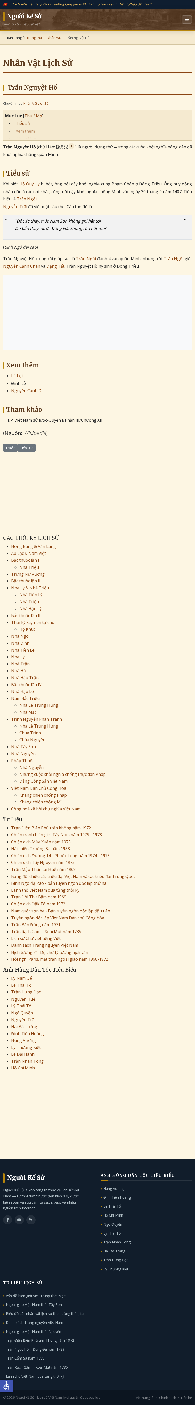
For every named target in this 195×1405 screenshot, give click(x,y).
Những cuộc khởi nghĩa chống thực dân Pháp (62, 774)
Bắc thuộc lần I (25, 560)
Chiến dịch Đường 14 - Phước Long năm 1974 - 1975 (60, 855)
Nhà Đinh (20, 643)
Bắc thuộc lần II (25, 581)
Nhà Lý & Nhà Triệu (30, 588)
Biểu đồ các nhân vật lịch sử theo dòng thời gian (45, 1313)
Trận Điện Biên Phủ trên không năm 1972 (51, 828)
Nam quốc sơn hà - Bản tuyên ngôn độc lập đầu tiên (60, 911)
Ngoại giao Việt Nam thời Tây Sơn (34, 1304)
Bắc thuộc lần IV (26, 684)
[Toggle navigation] (187, 19)
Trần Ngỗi (27, 199)
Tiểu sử (23, 123)
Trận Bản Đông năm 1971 (35, 924)
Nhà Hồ (18, 670)
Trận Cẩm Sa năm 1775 (25, 1358)
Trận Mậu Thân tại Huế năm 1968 (43, 869)
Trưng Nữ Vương (28, 574)
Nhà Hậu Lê (22, 691)
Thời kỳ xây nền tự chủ (32, 622)
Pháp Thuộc (22, 760)
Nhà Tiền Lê (23, 650)
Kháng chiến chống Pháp (43, 795)
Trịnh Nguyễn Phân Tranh (36, 719)
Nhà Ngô (20, 636)
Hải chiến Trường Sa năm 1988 (40, 848)
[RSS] (31, 1219)
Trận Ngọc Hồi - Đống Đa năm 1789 (35, 1349)
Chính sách (167, 1397)
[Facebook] (7, 1219)
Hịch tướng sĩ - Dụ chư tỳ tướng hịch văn (49, 952)
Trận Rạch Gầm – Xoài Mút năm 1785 (46, 931)
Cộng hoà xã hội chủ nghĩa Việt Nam (45, 809)
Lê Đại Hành (23, 1054)
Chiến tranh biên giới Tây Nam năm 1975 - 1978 (56, 835)
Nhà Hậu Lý (30, 608)
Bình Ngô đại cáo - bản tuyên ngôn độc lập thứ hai (59, 883)
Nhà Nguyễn (23, 753)
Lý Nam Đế (21, 978)
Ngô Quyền (22, 1013)
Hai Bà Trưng (24, 1026)
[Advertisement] (97, 312)
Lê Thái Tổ (21, 985)
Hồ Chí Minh (23, 1068)
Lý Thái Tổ (21, 1006)
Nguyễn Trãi (15, 206)
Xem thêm (25, 131)
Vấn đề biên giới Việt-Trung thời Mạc (36, 1295)
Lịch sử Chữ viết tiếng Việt (36, 938)
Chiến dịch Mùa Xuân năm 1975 (41, 842)
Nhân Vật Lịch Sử (35, 103)
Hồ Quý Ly (29, 184)
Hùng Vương (23, 1040)
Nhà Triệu (29, 567)
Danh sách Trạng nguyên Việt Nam (44, 945)
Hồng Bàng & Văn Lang (33, 546)
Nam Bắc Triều (25, 698)
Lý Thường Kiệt (26, 1047)
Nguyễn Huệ (23, 999)
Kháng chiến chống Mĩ (40, 802)
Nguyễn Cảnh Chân (21, 266)
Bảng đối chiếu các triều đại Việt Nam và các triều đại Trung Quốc (73, 876)
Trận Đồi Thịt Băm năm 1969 (38, 897)
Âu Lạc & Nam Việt (28, 553)
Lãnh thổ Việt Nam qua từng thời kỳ (45, 890)
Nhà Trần (20, 664)
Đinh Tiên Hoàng (27, 1033)
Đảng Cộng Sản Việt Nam (43, 781)
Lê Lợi (17, 375)
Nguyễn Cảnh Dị (26, 390)
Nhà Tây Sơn (23, 746)
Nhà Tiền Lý (30, 594)
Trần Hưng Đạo (26, 992)
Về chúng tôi (145, 1397)
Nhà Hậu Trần (25, 678)
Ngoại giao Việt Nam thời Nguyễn (33, 1331)
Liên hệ (186, 1397)
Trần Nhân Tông (27, 1061)
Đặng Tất (55, 266)
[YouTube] (19, 1219)
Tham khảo (27, 138)
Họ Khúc (27, 629)
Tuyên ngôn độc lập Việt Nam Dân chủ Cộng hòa (57, 918)
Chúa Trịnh (30, 733)
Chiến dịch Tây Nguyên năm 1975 (43, 862)
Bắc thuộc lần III (26, 615)
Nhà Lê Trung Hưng (38, 705)
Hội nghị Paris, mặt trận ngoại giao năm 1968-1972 (59, 959)
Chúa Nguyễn (32, 740)
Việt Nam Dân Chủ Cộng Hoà (38, 788)
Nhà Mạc (27, 712)
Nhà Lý (18, 657)
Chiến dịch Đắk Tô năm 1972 (38, 904)
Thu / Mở (33, 116)
